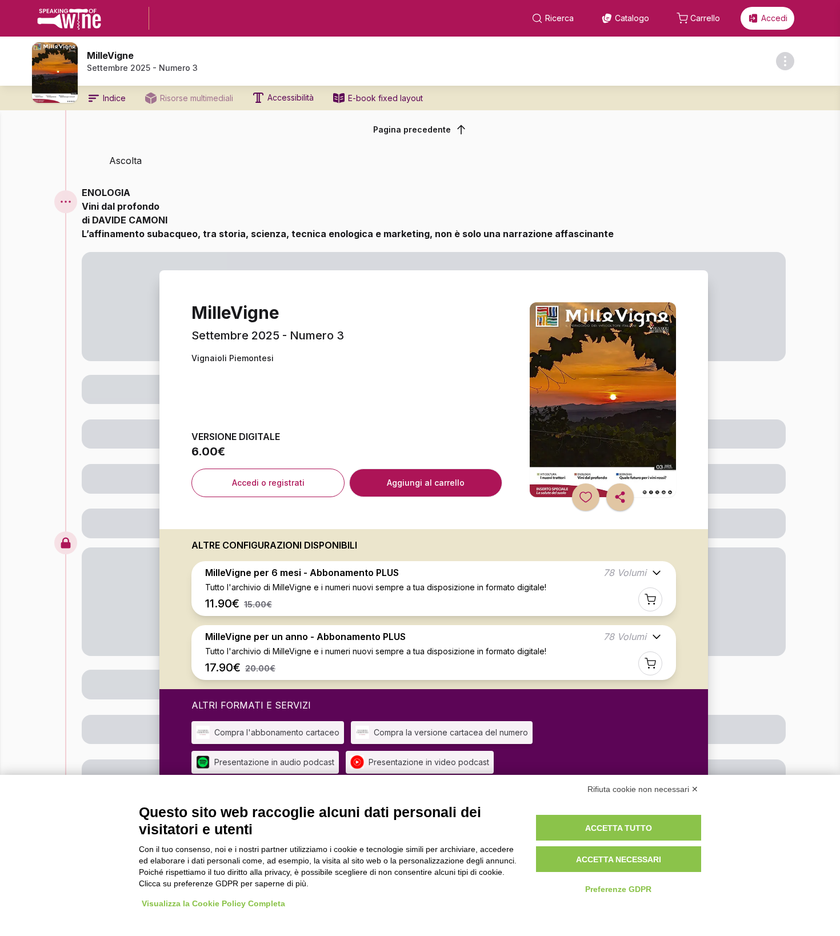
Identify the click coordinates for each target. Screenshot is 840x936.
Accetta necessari (618, 859)
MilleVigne (110, 55)
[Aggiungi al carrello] (650, 599)
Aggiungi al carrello (426, 482)
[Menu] (65, 201)
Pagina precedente (412, 129)
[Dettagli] (785, 61)
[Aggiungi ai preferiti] (585, 497)
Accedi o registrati (268, 482)
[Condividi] (620, 497)
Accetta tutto (618, 828)
